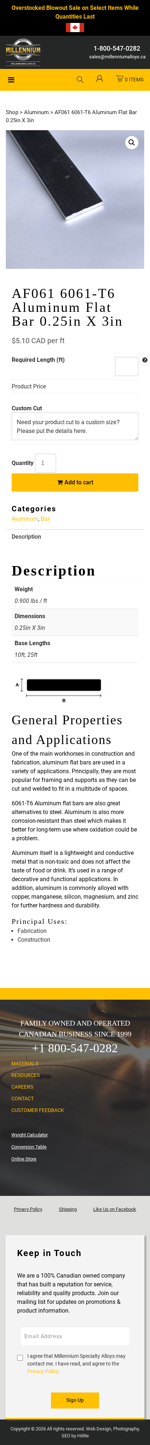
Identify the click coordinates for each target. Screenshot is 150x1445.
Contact (22, 1098)
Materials (24, 1063)
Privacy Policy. (43, 1371)
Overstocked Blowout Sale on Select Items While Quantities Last (75, 12)
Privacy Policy (28, 1209)
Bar (45, 518)
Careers (22, 1087)
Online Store (23, 1159)
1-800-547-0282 (117, 48)
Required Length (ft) (38, 359)
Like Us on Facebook (114, 1209)
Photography (126, 1429)
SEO (66, 1435)
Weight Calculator (29, 1135)
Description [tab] (26, 536)
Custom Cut (27, 408)
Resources (25, 1075)
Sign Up (75, 1400)
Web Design (98, 1429)
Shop (12, 112)
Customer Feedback (37, 1110)
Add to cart (78, 482)
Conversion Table (29, 1147)
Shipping (68, 1209)
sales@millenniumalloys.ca (116, 56)
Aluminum (36, 112)
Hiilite (83, 1435)
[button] (131, 142)
